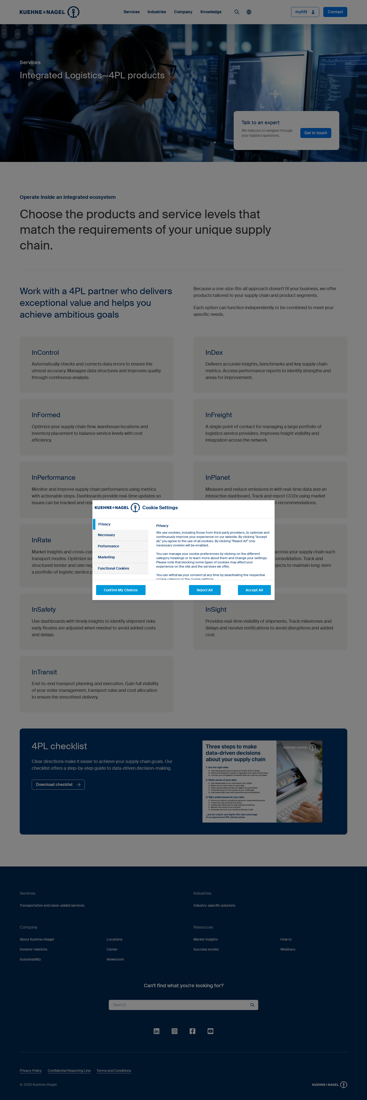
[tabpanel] (213, 563)
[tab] (120, 524)
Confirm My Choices (121, 590)
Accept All (254, 590)
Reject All (205, 590)
